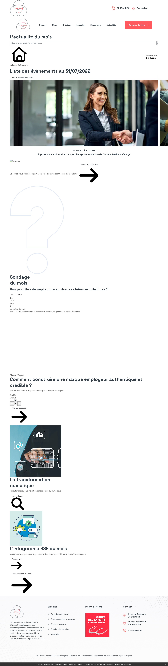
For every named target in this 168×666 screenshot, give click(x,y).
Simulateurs (95, 25)
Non (20, 294)
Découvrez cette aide (89, 164)
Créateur (67, 25)
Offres (54, 25)
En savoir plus (126, 664)
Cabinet (42, 25)
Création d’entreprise (59, 629)
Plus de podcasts (19, 408)
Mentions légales (61, 656)
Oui (12, 294)
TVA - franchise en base (22, 77)
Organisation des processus (62, 619)
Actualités (111, 25)
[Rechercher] (157, 43)
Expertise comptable (59, 614)
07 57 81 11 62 (135, 630)
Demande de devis (137, 25)
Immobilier (80, 25)
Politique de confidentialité (81, 656)
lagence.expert (125, 656)
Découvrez (16, 559)
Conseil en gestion (58, 624)
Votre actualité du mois (22, 573)
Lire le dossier (18, 496)
